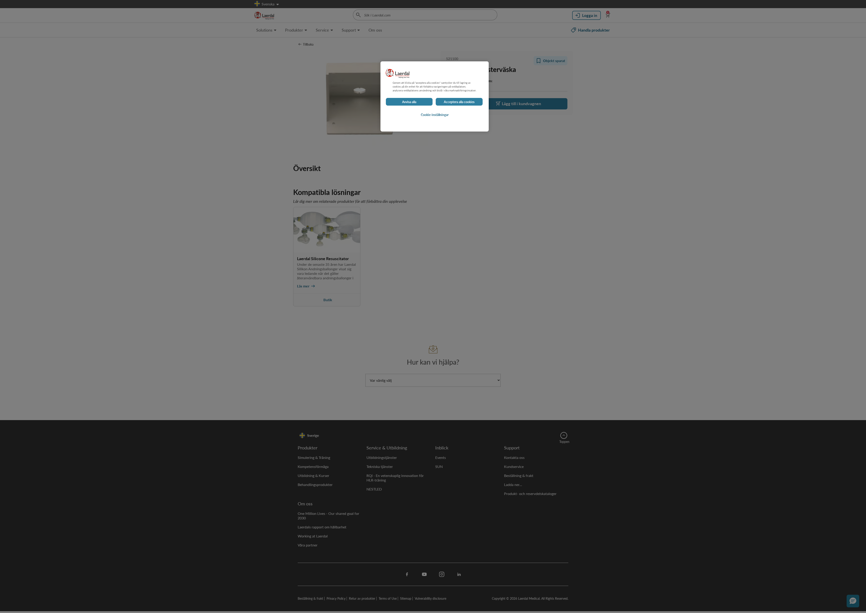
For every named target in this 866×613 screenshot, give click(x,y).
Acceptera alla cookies (459, 101)
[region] (434, 96)
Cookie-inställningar (435, 114)
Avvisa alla (409, 101)
